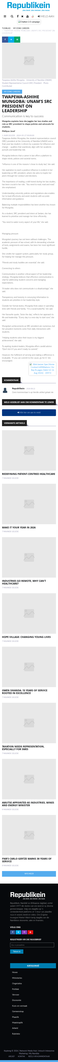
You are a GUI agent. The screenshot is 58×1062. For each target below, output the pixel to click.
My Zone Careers (21, 28)
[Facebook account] (17, 16)
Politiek (15, 989)
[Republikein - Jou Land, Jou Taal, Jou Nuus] (27, 896)
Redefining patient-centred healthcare (28, 474)
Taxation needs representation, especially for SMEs (23, 748)
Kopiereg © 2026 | (12, 1051)
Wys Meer (29, 874)
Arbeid (15, 1028)
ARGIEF (11, 1056)
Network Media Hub (28, 1051)
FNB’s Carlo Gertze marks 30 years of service (27, 860)
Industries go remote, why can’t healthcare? (24, 582)
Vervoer (15, 995)
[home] (29, 7)
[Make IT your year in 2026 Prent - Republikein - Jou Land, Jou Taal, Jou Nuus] (29, 504)
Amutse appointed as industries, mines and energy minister (28, 804)
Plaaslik (15, 1017)
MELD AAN (47, 16)
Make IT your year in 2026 (19, 527)
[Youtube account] (27, 16)
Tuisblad (6, 28)
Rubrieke (16, 1034)
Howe (15, 972)
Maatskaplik (17, 1023)
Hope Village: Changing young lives (26, 637)
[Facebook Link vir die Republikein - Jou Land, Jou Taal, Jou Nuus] (12, 932)
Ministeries (17, 978)
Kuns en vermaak (19, 1006)
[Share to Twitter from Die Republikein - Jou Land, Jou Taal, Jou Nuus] (11, 40)
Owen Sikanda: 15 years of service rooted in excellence (24, 692)
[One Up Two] (32, 16)
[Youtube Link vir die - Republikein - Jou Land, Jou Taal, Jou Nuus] (30, 932)
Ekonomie (16, 1000)
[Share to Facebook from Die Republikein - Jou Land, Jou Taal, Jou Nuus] (5, 40)
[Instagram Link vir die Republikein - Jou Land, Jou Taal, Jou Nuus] (24, 932)
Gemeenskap (18, 1011)
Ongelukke (17, 984)
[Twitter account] (22, 16)
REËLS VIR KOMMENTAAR (39, 1056)
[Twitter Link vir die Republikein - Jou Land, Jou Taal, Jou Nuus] (18, 932)
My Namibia (34, 1054)
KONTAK (21, 1056)
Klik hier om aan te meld (29, 413)
